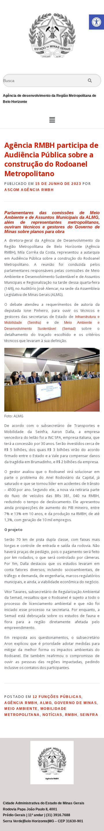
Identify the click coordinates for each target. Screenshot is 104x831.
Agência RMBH (20, 703)
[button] (96, 22)
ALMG (46, 703)
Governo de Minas (75, 703)
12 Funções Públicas (57, 697)
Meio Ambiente (21, 709)
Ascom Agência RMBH (29, 190)
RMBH (71, 715)
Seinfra (89, 715)
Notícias (52, 715)
